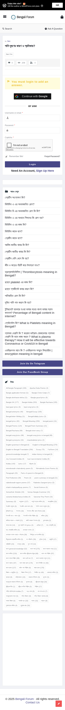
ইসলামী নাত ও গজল (13, 516)
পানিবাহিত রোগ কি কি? (15, 295)
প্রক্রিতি (10, 544)
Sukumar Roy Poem (43, 497)
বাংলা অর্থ (35, 549)
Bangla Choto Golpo (41, 393)
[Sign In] (62, 17)
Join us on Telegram (32, 363)
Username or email (14, 113)
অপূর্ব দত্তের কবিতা (38, 501)
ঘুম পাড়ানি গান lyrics (25, 525)
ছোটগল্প (40, 525)
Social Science (41, 487)
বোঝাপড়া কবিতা (52, 572)
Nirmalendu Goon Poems (47, 468)
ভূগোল (46, 577)
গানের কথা (10, 525)
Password (10, 125)
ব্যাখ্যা (9, 577)
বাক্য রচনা (39, 568)
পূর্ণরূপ (42, 539)
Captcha (9, 137)
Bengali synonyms (15, 440)
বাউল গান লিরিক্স (25, 568)
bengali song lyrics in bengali (39, 435)
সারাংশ (44, 601)
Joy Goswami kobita (15, 459)
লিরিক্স (38, 586)
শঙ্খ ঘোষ (31, 591)
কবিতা (44, 516)
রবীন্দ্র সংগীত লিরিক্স (25, 586)
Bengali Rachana (14, 431)
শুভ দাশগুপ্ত (42, 591)
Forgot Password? (52, 156)
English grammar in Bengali (17, 445)
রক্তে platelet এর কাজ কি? (18, 282)
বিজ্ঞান (8, 41)
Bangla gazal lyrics (39, 397)
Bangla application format (17, 393)
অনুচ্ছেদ (23, 501)
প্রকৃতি (52, 539)
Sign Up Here (45, 170)
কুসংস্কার (47, 520)
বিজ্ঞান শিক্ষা (9, 54)
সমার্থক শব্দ (23, 601)
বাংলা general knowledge (16, 549)
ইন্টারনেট (9, 511)
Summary (11, 501)
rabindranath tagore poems (18, 483)
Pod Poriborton (13, 478)
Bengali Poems (14, 426)
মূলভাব (29, 582)
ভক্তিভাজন (20, 577)
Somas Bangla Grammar (38, 492)
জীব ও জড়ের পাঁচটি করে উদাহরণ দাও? (22, 265)
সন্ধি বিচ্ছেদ (26, 596)
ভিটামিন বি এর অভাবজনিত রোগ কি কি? (22, 211)
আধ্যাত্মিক (52, 501)
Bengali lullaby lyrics (37, 416)
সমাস (34, 601)
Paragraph (12, 473)
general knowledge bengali (17, 454)
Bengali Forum (24, 699)
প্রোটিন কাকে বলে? (13, 238)
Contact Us (33, 702)
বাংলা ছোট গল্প (28, 558)
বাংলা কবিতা (11, 553)
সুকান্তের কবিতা (11, 605)
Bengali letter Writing (15, 416)
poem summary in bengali (46, 478)
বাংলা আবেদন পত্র (50, 549)
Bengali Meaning (31, 421)
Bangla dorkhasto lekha (16, 397)
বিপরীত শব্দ (39, 572)
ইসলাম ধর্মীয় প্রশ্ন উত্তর (36, 511)
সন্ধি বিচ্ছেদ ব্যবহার (41, 596)
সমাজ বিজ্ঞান (10, 601)
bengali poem (50, 421)
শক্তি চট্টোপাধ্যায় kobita (14, 591)
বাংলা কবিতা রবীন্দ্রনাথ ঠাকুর (29, 553)
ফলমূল (21, 544)
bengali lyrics (13, 421)
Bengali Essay (34, 412)
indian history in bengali (42, 454)
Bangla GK (12, 402)
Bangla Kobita (29, 402)
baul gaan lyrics (13, 407)
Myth (32, 464)
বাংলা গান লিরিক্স (47, 553)
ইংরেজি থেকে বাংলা (26, 506)
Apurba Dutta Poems (39, 388)
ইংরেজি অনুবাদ (11, 506)
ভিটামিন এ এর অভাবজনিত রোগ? (19, 204)
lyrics (22, 464)
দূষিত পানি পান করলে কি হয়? (18, 302)
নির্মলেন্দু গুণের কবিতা (37, 534)
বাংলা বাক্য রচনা (26, 563)
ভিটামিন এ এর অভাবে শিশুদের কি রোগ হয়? (24, 217)
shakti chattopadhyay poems (18, 487)
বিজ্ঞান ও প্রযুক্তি (12, 572)
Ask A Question (55, 28)
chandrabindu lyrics (35, 440)
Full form (53, 449)
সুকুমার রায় (25, 605)
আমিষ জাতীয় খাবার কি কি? (17, 244)
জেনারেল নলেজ (28, 530)
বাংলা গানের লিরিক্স (13, 558)
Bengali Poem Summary (36, 426)
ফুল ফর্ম (32, 544)
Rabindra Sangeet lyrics (43, 483)
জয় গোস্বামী (51, 525)
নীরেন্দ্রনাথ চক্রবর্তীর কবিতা (14, 539)
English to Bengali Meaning (44, 445)
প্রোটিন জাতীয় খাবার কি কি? (17, 251)
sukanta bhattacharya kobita (18, 497)
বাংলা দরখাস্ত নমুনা (43, 558)
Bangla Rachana (48, 402)
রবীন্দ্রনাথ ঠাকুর (41, 582)
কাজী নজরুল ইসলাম (33, 520)
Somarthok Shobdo (15, 492)
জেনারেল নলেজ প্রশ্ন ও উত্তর (16, 534)
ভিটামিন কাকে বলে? (13, 231)
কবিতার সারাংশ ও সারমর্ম (14, 520)
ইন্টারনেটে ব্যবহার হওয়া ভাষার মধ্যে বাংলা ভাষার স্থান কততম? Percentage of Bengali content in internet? (29, 313)
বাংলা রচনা (11, 568)
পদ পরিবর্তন (31, 539)
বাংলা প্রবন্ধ (11, 563)
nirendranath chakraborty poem (19, 468)
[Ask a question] (59, 704)
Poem (27, 478)
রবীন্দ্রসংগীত (10, 586)
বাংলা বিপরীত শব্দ (42, 563)
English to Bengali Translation (19, 449)
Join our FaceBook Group (32, 372)
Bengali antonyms (14, 412)
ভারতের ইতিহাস (34, 577)
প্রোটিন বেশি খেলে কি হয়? (17, 258)
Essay (40, 449)
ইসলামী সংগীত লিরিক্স (30, 516)
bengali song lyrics (15, 435)
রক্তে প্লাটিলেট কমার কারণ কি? (19, 289)
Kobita (10, 464)
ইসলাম (20, 511)
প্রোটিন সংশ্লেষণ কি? (15, 197)
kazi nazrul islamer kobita (38, 459)
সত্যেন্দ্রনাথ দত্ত (12, 596)
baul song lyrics (31, 407)
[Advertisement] (32, 649)
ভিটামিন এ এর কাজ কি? (15, 224)
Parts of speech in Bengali (32, 473)
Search (8, 28)
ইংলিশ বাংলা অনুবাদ (43, 506)
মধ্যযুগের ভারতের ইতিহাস (14, 582)
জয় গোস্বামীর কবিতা (13, 530)
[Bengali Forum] (24, 17)
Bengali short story (34, 431)
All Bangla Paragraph (16, 388)
